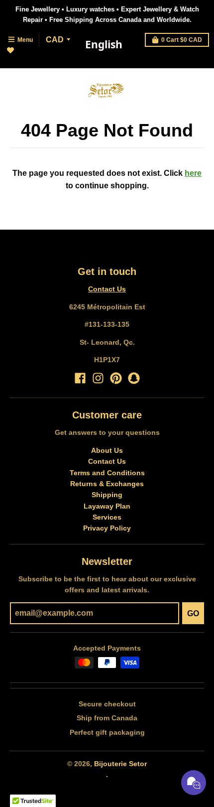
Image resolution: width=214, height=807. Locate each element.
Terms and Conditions (107, 473)
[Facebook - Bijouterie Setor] (80, 378)
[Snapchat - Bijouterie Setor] (134, 378)
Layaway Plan (107, 506)
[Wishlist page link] (16, 56)
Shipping (107, 495)
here (193, 173)
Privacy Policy (107, 528)
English (103, 44)
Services (107, 517)
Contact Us (107, 289)
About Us (107, 450)
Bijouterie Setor (120, 764)
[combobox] (103, 45)
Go (193, 613)
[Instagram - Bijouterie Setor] (98, 378)
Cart (181, 39)
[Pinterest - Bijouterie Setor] (116, 378)
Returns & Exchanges (107, 484)
